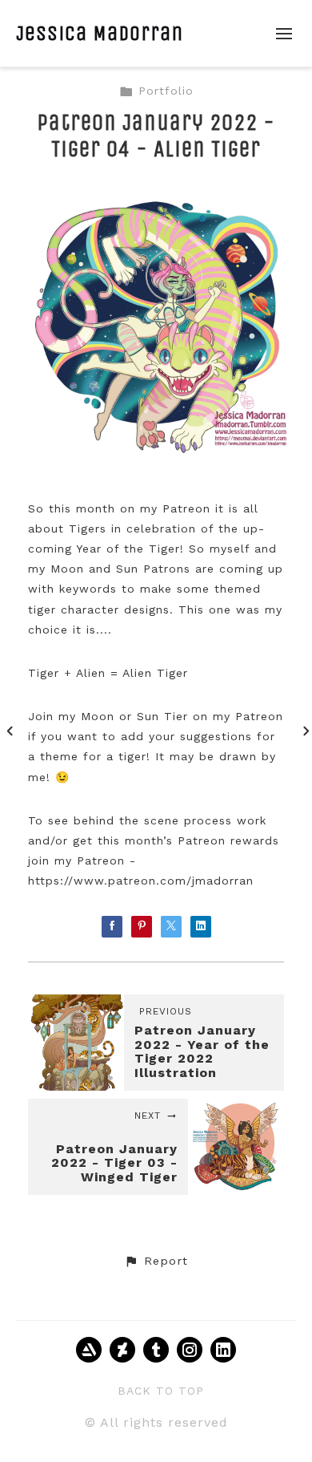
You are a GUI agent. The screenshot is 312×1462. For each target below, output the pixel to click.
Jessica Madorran (99, 33)
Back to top (161, 1390)
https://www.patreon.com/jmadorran (141, 880)
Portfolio (166, 90)
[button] (156, 1261)
